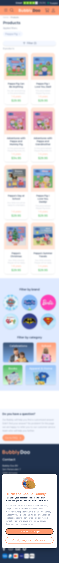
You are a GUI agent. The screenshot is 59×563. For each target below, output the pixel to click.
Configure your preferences (29, 540)
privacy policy (27, 524)
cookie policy (37, 518)
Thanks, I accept (29, 531)
